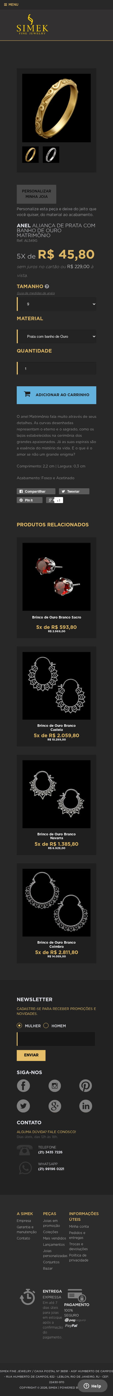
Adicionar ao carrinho (62, 395)
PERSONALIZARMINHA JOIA (36, 194)
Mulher (33, 1026)
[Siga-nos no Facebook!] (23, 1086)
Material (30, 318)
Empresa (24, 1220)
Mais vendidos (54, 1238)
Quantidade (34, 351)
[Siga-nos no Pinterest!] (85, 1086)
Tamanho (31, 286)
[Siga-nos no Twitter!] (23, 1106)
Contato (23, 1238)
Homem (59, 1026)
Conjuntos (51, 1262)
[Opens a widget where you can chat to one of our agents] (92, 1386)
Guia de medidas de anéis (36, 293)
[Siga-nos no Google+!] (55, 1106)
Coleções (50, 1232)
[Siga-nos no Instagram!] (55, 1086)
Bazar (48, 1268)
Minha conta (79, 1226)
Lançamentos (54, 1244)
